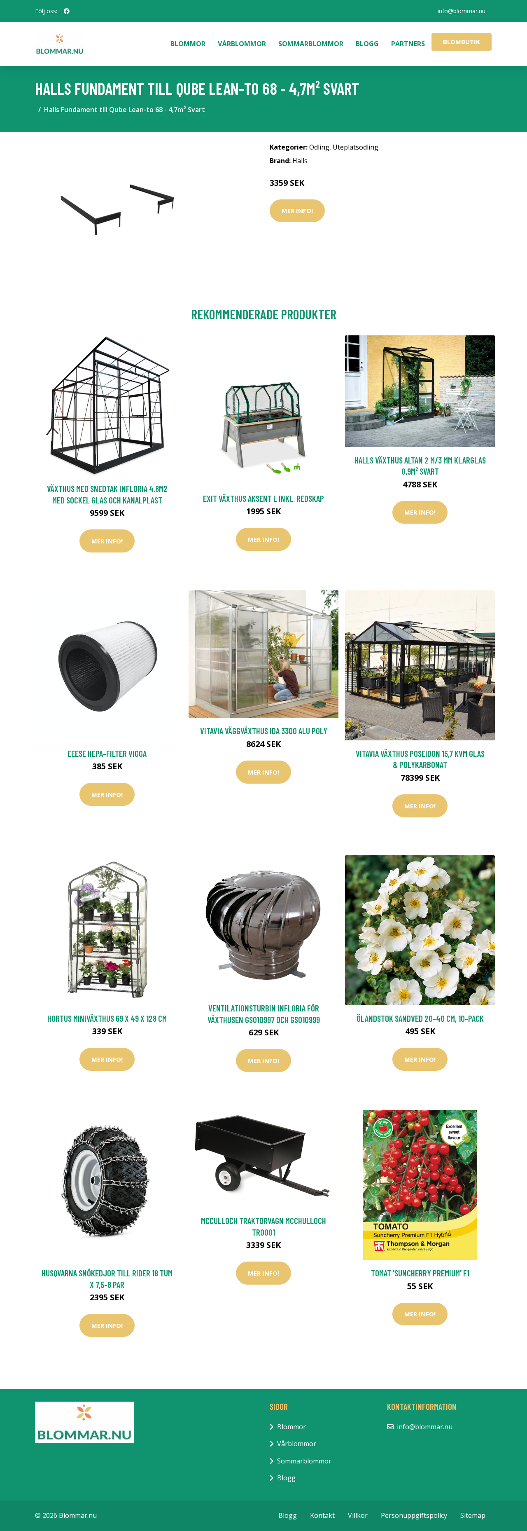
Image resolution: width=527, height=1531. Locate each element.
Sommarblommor (310, 43)
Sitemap (472, 1515)
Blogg (367, 43)
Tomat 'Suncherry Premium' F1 (420, 1273)
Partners (408, 43)
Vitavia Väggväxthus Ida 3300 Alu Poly (263, 731)
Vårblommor (242, 43)
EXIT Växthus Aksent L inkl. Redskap (263, 498)
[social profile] (67, 11)
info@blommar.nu (461, 11)
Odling (319, 147)
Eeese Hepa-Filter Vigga (107, 753)
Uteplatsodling (355, 147)
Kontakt (322, 1515)
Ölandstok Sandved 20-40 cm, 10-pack (420, 1018)
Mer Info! (297, 210)
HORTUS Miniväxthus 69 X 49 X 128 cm (107, 1018)
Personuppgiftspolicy (414, 1515)
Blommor (187, 43)
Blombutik (461, 41)
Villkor (358, 1515)
